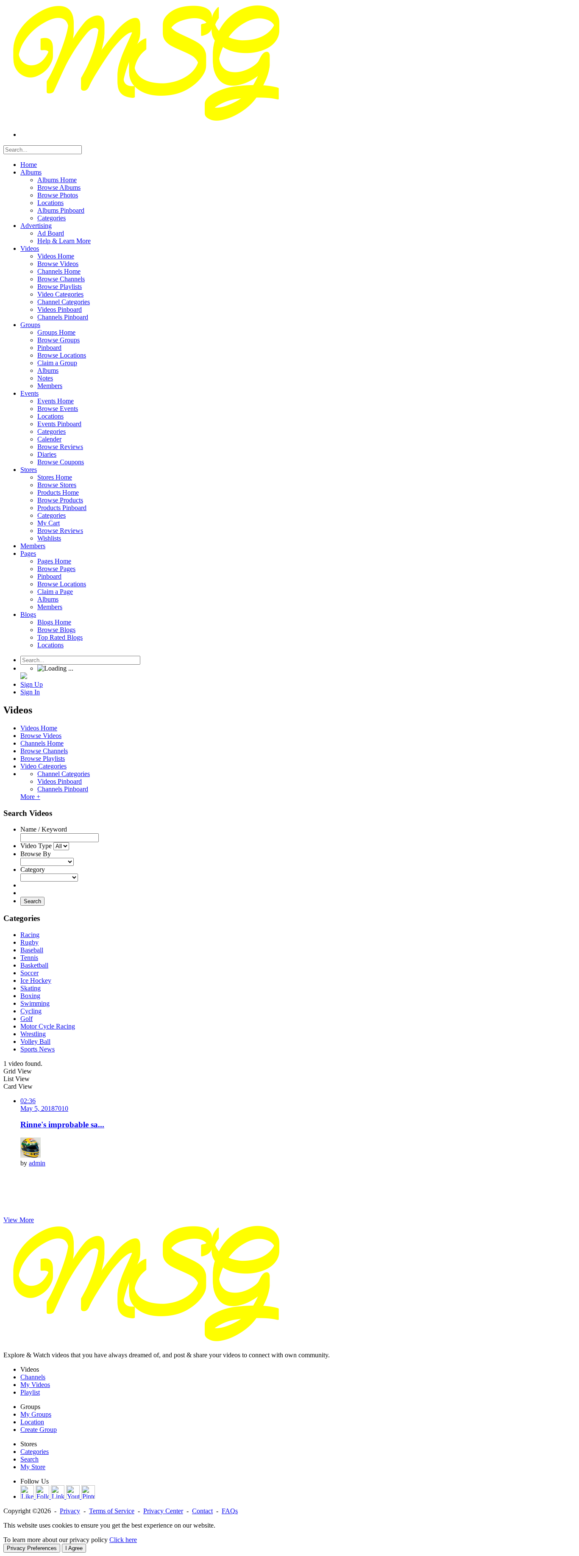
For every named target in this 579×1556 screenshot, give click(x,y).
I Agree (74, 1548)
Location (32, 1422)
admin (37, 1163)
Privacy (70, 1510)
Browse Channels (44, 750)
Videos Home (38, 728)
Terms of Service (111, 1510)
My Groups (35, 1414)
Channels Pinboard (62, 789)
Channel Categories (63, 773)
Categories (34, 1451)
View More (18, 1219)
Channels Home (42, 743)
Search (32, 901)
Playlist (30, 1392)
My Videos (35, 1384)
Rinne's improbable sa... (62, 1124)
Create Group (38, 1429)
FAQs (230, 1510)
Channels (32, 1377)
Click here (123, 1539)
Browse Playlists (42, 758)
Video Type (36, 845)
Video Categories (43, 766)
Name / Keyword (43, 829)
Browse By (35, 853)
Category (32, 869)
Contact (202, 1510)
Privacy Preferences (32, 1548)
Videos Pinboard (59, 781)
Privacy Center (163, 1510)
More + (30, 796)
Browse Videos (40, 735)
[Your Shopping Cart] (23, 676)
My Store (32, 1466)
